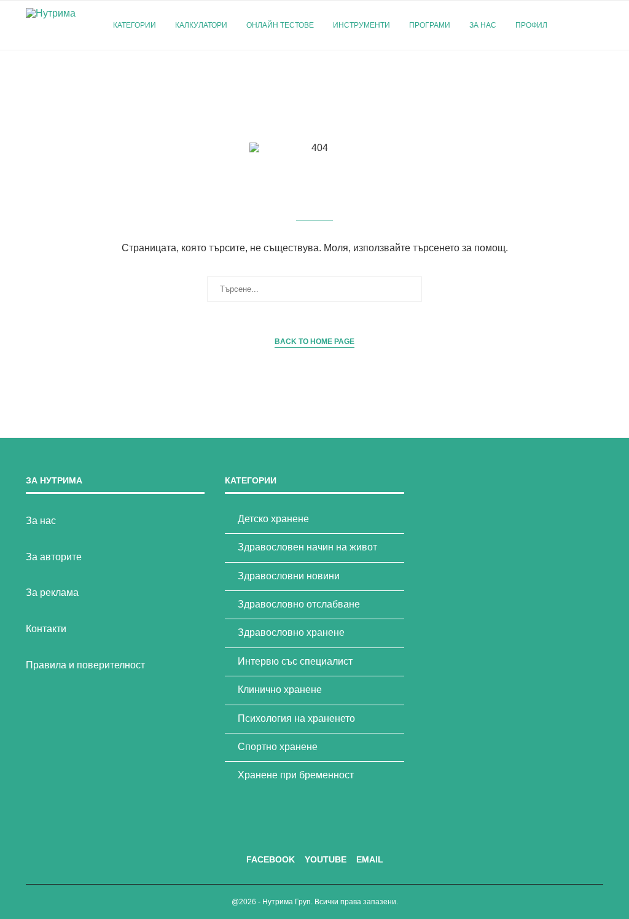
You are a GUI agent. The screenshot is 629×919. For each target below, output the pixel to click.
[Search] (597, 25)
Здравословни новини (289, 576)
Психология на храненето (296, 718)
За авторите (54, 557)
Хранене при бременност (296, 775)
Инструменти (361, 25)
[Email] (599, 76)
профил (531, 25)
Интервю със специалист (295, 661)
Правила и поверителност (85, 665)
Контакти (46, 629)
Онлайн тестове (280, 25)
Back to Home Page (314, 341)
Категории (134, 25)
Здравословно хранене (291, 632)
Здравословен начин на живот (307, 547)
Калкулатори (201, 25)
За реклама (52, 592)
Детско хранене (273, 519)
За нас (482, 25)
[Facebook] (574, 76)
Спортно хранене (278, 746)
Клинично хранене (280, 689)
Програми (429, 25)
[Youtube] (587, 76)
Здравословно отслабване (299, 604)
